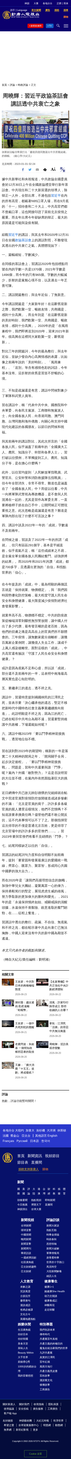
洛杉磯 (40, 1130)
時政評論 (23, 84)
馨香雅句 (25, 1300)
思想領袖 (51, 1243)
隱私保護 (53, 1404)
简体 (66, 3)
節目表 (22, 1162)
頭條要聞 (22, 1200)
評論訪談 (53, 1220)
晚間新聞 (26, 1239)
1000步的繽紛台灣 (27, 1369)
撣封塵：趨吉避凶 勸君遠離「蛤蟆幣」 (24, 1006)
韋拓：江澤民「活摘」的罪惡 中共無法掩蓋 (58, 1027)
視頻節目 (52, 1156)
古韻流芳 (25, 1296)
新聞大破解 (52, 1248)
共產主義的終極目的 (51, 1343)
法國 (6, 1135)
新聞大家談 (52, 1225)
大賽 (36, 3)
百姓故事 (45, 1375)
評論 (12, 84)
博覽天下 (36, 1204)
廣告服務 (38, 1408)
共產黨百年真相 (49, 1338)
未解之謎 (25, 1286)
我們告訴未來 (47, 1329)
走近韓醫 (49, 1309)
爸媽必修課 (26, 1309)
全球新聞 (26, 1225)
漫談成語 (25, 1305)
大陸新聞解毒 (54, 1271)
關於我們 (24, 1404)
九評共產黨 (46, 1352)
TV (50, 26)
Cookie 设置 (35, 1453)
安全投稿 (23, 1408)
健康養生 (51, 1281)
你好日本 (23, 1334)
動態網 (59, 1425)
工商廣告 (45, 1389)
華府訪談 (26, 1253)
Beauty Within (26, 1352)
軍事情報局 (52, 1253)
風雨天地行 (46, 1366)
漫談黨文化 (46, 1380)
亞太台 (26, 1135)
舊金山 (14, 1135)
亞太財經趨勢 (28, 1266)
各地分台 (47, 3)
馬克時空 (51, 1266)
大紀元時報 (42, 1420)
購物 (45, 1169)
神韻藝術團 (25, 1420)
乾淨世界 (58, 1420)
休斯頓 (61, 1130)
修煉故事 (45, 1384)
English (52, 1135)
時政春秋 (51, 1239)
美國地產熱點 (28, 1319)
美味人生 (23, 1348)
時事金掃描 (52, 1234)
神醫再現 (49, 1305)
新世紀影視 (22, 1429)
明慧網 (47, 1425)
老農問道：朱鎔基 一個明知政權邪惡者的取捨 (24, 1048)
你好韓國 (23, 1338)
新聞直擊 (26, 1243)
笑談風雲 (25, 1291)
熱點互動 (51, 1230)
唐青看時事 (52, 1257)
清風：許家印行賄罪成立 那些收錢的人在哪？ (58, 1006)
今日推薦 (22, 1204)
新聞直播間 (36, 26)
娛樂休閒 (24, 1324)
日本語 (34, 1141)
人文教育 (26, 1281)
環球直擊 (26, 1230)
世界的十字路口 (55, 1262)
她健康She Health (54, 1291)
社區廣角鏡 (27, 1262)
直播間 (36, 1162)
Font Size (53, 169)
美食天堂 (23, 1343)
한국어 (45, 1141)
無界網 (7, 1429)
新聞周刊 (26, 1248)
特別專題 (46, 1324)
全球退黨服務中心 (28, 1425)
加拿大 (30, 1130)
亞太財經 (26, 1271)
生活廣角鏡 (24, 1329)
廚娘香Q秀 (24, 1361)
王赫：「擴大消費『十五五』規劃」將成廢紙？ (24, 1068)
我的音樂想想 (25, 1375)
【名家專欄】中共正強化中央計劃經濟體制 (58, 985)
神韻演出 (22, 1209)
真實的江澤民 (47, 1357)
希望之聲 (9, 1425)
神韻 (27, 3)
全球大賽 (36, 1209)
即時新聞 (50, 1200)
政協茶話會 (23, 240)
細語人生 (51, 1276)
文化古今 (25, 1314)
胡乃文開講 (50, 1296)
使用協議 (9, 1408)
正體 (59, 3)
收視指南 (39, 1404)
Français (8, 1141)
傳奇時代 (45, 1334)
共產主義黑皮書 (49, 1371)
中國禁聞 (26, 1234)
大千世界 (23, 1357)
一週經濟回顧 (28, 1257)
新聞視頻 (27, 1220)
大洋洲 (51, 1130)
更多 (35, 1429)
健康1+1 (49, 1286)
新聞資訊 (34, 1156)
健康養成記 (50, 1300)
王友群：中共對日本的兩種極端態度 (24, 985)
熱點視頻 (36, 1200)
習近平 (56, 195)
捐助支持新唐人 (28, 1169)
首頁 (4, 84)
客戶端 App (10, 1413)
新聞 (20, 1182)
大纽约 (19, 1130)
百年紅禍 (45, 1361)
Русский (22, 1141)
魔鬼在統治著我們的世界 (54, 1348)
